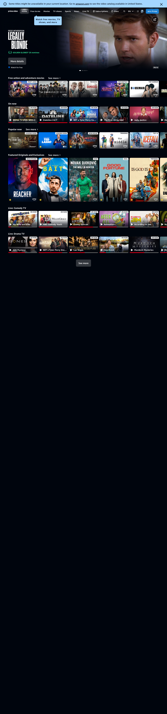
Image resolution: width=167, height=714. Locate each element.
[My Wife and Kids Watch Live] (22, 219)
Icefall (144, 140)
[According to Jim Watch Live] (144, 219)
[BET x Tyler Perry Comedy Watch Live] (83, 115)
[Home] (13, 11)
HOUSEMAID (144, 89)
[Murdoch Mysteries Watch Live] (144, 245)
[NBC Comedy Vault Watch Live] (53, 219)
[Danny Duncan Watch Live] (83, 219)
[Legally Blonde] (111, 39)
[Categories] (138, 11)
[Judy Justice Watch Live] (144, 115)
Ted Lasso (53, 140)
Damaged (83, 89)
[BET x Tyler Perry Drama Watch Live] (53, 245)
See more (83, 263)
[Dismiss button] (161, 4)
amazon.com (82, 3)
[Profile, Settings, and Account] (142, 11)
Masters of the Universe (83, 140)
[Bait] (53, 180)
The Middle (113, 140)
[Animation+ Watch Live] (113, 219)
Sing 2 (22, 89)
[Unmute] (155, 19)
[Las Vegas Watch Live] (83, 245)
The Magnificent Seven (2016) (53, 89)
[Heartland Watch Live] (113, 245)
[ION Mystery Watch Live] (22, 245)
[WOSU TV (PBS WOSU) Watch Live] (22, 115)
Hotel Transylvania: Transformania (113, 89)
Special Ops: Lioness (22, 140)
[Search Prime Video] (124, 11)
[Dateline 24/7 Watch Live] (53, 115)
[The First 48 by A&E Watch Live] (113, 115)
